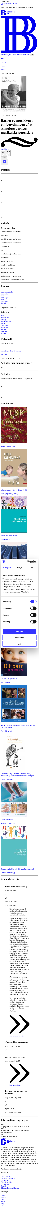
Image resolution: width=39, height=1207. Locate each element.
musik (3, 296)
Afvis (19, 644)
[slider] (19, 96)
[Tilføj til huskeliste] (4, 162)
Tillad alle (19, 631)
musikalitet (4, 294)
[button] (19, 1126)
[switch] (33, 608)
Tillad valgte (19, 637)
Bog (3, 152)
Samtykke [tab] (7, 568)
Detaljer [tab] (20, 568)
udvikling (4, 304)
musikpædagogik (7, 292)
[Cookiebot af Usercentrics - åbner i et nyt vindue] (28, 561)
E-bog (8, 151)
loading (4, 157)
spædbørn (4, 302)
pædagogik (4, 298)
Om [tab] (32, 568)
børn (2, 300)
